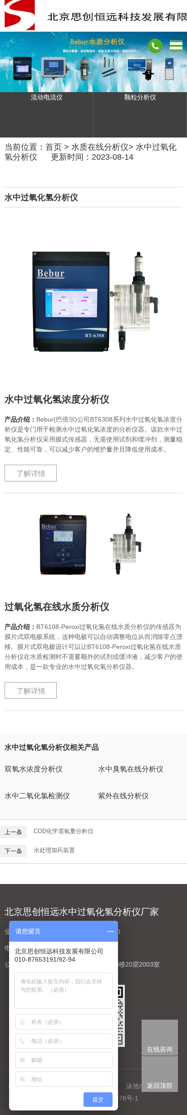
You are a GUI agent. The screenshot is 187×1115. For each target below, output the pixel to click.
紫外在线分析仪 (123, 796)
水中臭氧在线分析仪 (130, 769)
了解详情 (30, 473)
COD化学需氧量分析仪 (64, 831)
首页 (53, 147)
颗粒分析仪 (140, 97)
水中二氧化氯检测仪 (37, 796)
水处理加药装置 (54, 850)
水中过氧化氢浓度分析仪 (57, 399)
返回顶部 (159, 1085)
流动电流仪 (47, 97)
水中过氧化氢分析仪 (41, 197)
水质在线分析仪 (99, 147)
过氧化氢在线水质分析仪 (57, 606)
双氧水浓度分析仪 (34, 769)
